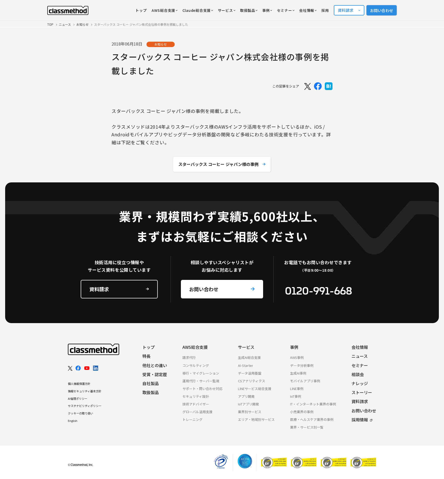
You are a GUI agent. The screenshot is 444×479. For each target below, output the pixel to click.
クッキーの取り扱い (80, 413)
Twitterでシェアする (307, 86)
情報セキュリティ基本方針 (84, 391)
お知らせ (82, 24)
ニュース (65, 24)
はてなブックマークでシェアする (328, 86)
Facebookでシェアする (318, 86)
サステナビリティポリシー (84, 406)
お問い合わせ (381, 10)
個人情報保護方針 (79, 384)
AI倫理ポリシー (77, 398)
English (72, 421)
